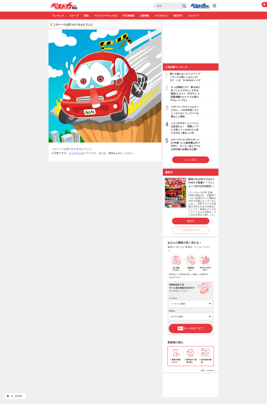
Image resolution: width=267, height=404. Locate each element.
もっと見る (190, 159)
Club (199, 5)
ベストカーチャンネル (105, 15)
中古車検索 (128, 15)
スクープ (74, 15)
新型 (86, 15)
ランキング (58, 15)
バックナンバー (190, 230)
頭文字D (178, 15)
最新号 (190, 221)
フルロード (193, 15)
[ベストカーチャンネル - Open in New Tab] (190, 41)
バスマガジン (161, 15)
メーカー (173, 298)
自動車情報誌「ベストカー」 (63, 6)
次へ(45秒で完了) (191, 328)
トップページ (76, 153)
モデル (172, 311)
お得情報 (144, 15)
